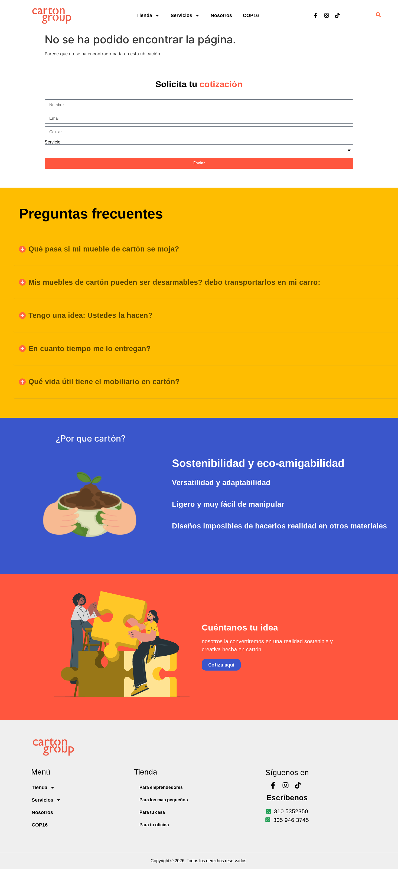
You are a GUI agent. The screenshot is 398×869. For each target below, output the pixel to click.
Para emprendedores (161, 787)
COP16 (251, 15)
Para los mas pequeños (163, 800)
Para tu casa (152, 812)
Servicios (181, 15)
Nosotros (221, 15)
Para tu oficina (154, 824)
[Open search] (378, 15)
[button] (206, 249)
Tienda (144, 15)
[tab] (280, 463)
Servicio (52, 142)
